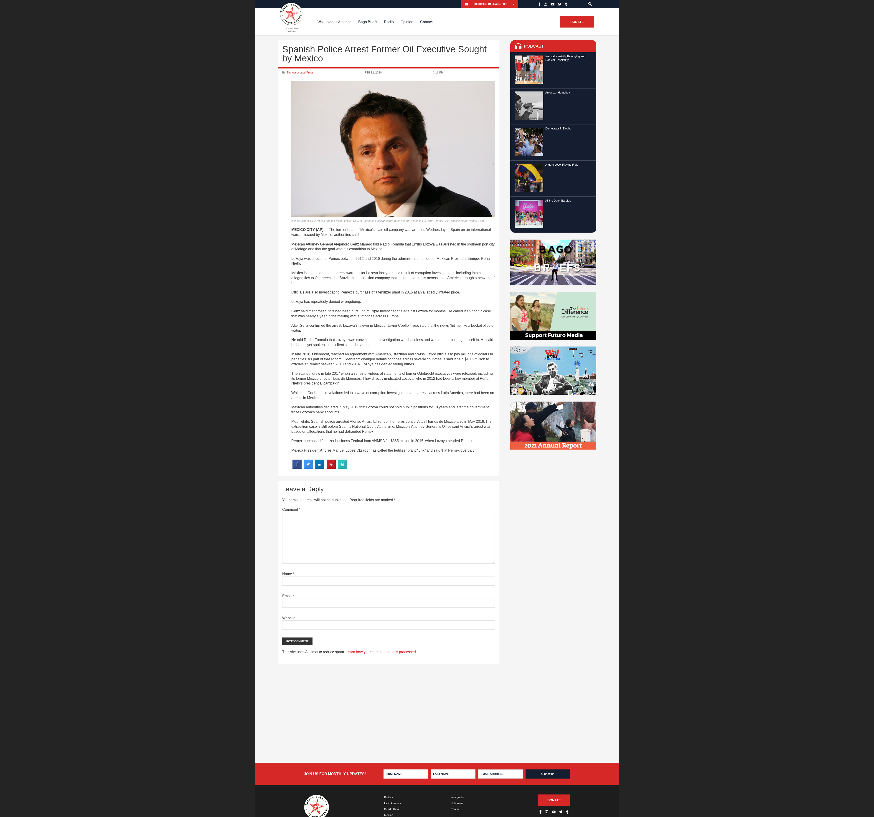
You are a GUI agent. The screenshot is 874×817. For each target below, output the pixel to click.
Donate (577, 22)
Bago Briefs (367, 22)
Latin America (392, 803)
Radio (389, 22)
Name (288, 574)
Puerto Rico (391, 809)
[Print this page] (342, 467)
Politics (388, 797)
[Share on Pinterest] (331, 467)
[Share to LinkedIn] (319, 467)
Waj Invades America (334, 22)
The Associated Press (300, 72)
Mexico (388, 815)
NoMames (457, 803)
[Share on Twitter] (308, 467)
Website (288, 618)
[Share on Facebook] (297, 467)
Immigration (458, 797)
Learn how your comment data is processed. (381, 652)
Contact (426, 22)
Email (288, 596)
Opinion (407, 22)
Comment (291, 509)
